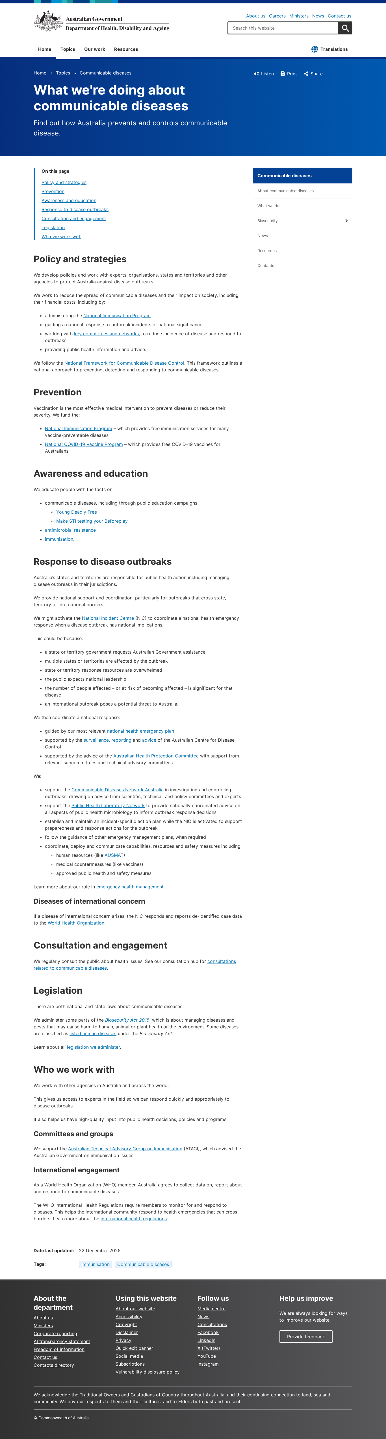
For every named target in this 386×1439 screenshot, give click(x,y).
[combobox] (283, 27)
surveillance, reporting (107, 740)
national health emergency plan (140, 731)
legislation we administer (93, 1047)
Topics (67, 49)
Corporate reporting (55, 1333)
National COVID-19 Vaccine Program (84, 444)
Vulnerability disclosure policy (148, 1372)
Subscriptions (130, 1364)
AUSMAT (114, 855)
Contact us (339, 16)
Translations (334, 49)
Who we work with (61, 236)
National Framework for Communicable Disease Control (124, 363)
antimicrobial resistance (70, 530)
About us (255, 16)
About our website (135, 1308)
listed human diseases (93, 1033)
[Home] (101, 21)
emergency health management (130, 887)
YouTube (207, 1356)
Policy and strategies (64, 182)
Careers (277, 16)
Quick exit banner (134, 1348)
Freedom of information (59, 1349)
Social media (129, 1356)
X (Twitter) (209, 1348)
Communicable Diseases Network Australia (117, 789)
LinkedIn (206, 1340)
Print (292, 73)
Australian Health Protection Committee (156, 756)
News (318, 16)
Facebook (208, 1332)
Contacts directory (54, 1365)
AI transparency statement (62, 1341)
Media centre (211, 1308)
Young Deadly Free (76, 512)
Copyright (126, 1324)
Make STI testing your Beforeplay (92, 521)
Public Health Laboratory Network (108, 805)
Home (44, 49)
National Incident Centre (108, 618)
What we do (268, 205)
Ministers (299, 16)
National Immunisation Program (117, 315)
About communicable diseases (285, 190)
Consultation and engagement (74, 218)
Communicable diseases (105, 73)
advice (149, 740)
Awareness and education (69, 200)
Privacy (123, 1340)
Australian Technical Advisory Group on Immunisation (125, 1148)
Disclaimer (127, 1332)
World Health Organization (76, 923)
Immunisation (95, 1264)
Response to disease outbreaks (75, 209)
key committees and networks (106, 333)
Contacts (265, 265)
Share (317, 73)
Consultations (212, 1324)
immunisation (59, 539)
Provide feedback (306, 1336)
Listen (267, 73)
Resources (126, 49)
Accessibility (129, 1316)
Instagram (208, 1364)
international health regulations (134, 1218)
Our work (94, 49)
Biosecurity (267, 220)
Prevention (53, 191)
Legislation (53, 227)
